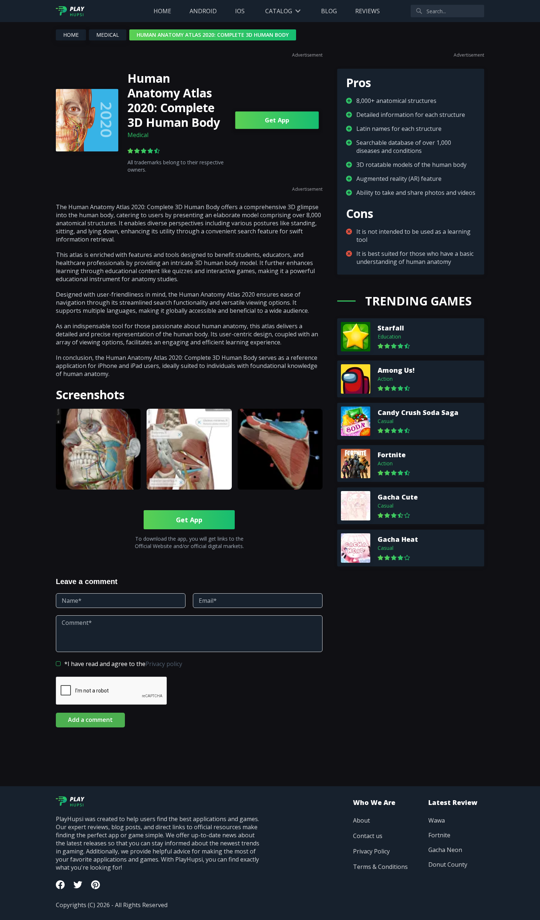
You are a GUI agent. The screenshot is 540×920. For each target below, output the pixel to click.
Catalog (278, 11)
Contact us (367, 836)
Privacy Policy (371, 851)
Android (203, 11)
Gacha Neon (445, 850)
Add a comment (90, 720)
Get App (277, 120)
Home (162, 11)
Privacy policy (163, 664)
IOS (240, 11)
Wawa (436, 820)
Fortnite (439, 835)
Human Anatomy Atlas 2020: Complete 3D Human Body (173, 100)
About (361, 820)
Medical (107, 34)
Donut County (447, 864)
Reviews (367, 11)
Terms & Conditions (380, 867)
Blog (329, 11)
